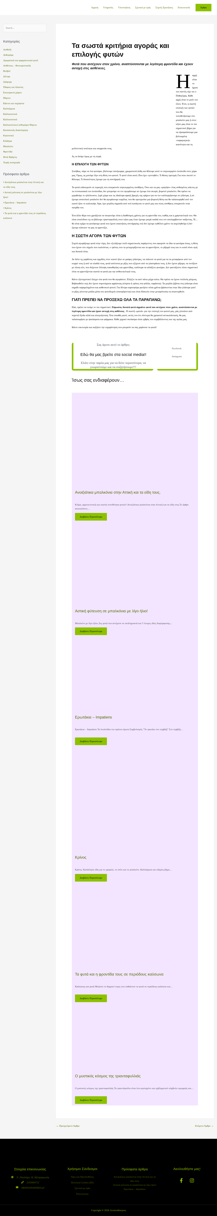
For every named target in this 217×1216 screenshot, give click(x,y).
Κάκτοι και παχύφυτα (13, 103)
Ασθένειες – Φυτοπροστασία (17, 65)
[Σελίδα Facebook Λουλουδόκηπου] (181, 1185)
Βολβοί (6, 71)
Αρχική (94, 7)
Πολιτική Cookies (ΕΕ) (82, 1182)
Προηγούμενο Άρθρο (68, 1126)
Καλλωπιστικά (10, 114)
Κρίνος (8, 208)
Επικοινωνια (82, 1194)
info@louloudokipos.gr (32, 1187)
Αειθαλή (7, 49)
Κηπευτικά (8, 135)
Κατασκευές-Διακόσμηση (15, 130)
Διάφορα (7, 82)
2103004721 (33, 1182)
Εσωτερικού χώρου (12, 92)
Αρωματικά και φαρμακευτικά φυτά (20, 60)
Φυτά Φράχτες (10, 157)
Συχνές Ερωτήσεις (164, 7)
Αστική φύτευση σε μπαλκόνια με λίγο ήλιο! (111, 611)
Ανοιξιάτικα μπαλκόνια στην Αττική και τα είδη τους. (118, 492)
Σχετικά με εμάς (143, 7)
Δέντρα (6, 76)
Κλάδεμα (7, 141)
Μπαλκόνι (8, 146)
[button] (203, 7)
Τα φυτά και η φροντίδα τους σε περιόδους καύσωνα (119, 974)
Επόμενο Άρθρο (204, 1126)
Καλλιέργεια (9, 108)
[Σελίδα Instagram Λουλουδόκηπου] (192, 1185)
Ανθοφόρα (8, 55)
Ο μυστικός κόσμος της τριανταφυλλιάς (108, 1076)
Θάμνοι (6, 98)
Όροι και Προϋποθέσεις (82, 1177)
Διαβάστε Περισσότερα (91, 516)
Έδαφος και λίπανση (13, 87)
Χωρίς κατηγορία (11, 162)
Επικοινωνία (184, 7)
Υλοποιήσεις (124, 7)
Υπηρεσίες (108, 7)
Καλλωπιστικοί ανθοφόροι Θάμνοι (20, 125)
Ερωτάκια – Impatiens (15, 202)
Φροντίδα (7, 151)
